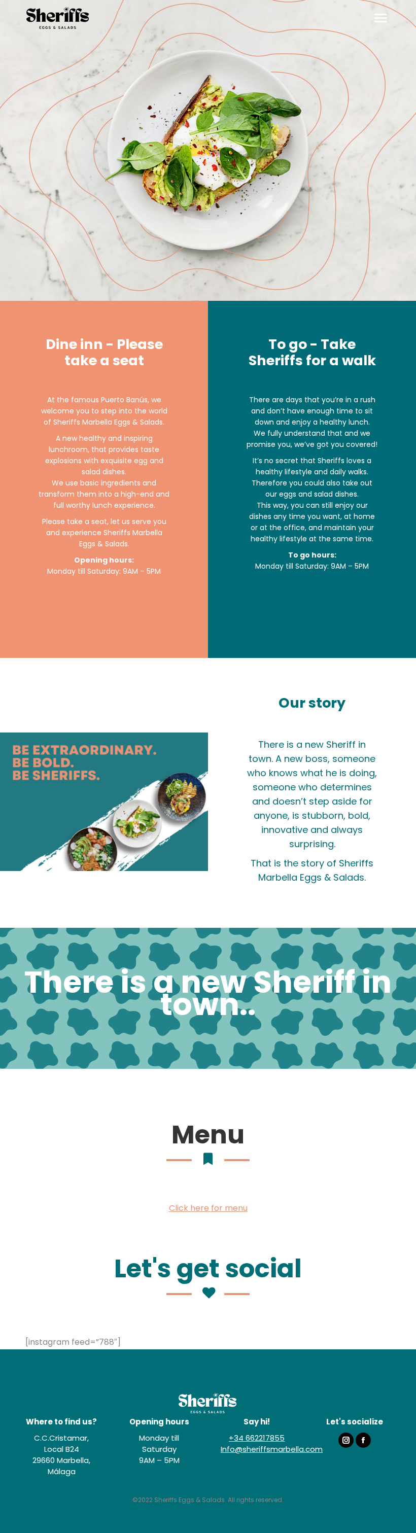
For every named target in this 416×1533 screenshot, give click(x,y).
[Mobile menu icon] (380, 18)
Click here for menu (208, 1208)
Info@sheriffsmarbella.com (272, 1449)
